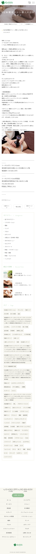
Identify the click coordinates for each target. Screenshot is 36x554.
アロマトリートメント (23, 403)
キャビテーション (8, 445)
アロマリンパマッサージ (20, 419)
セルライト (6, 434)
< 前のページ (7, 206)
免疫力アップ (7, 411)
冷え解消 (12, 426)
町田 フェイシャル (10, 256)
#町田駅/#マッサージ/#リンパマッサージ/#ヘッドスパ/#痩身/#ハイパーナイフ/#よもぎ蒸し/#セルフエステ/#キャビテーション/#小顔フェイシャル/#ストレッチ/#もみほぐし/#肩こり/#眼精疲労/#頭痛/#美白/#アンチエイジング (17, 320)
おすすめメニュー (6, 200)
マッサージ (6, 390)
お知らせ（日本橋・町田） (12, 237)
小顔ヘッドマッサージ (9, 342)
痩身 (6, 225)
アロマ (6, 231)
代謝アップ (27, 310)
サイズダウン (25, 430)
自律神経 (6, 426)
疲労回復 (10, 438)
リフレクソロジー (24, 434)
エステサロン (26, 441)
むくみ (5, 453)
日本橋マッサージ (25, 342)
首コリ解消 (13, 313)
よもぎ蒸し (6, 327)
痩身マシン (6, 415)
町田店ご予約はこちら (9, 186)
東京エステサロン (8, 430)
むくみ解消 (15, 411)
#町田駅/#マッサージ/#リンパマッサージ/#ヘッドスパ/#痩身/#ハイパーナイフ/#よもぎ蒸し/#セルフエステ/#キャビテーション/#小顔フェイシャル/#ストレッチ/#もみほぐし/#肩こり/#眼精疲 (17, 397)
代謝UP (24, 422)
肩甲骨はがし (15, 434)
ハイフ (25, 453)
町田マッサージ (8, 338)
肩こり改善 (25, 327)
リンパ (6, 228)
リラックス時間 (26, 407)
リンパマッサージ (8, 419)
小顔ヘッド (16, 338)
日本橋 (16, 445)
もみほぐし (19, 453)
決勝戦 (23, 387)
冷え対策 (6, 313)
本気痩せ (12, 330)
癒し (15, 403)
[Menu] (33, 2)
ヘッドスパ (8, 259)
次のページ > (29, 206)
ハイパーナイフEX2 (16, 327)
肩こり (19, 449)
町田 (5, 438)
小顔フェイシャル (17, 441)
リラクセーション (19, 438)
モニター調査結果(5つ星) (10, 366)
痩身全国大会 (7, 387)
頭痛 (24, 449)
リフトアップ (7, 441)
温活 (19, 313)
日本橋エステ (7, 334)
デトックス (20, 310)
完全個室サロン (8, 403)
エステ (21, 445)
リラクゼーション (10, 222)
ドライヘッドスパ (16, 422)
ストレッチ (12, 453)
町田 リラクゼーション (11, 250)
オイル (14, 449)
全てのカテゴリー (10, 219)
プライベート (8, 246)
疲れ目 (28, 449)
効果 (18, 342)
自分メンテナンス (17, 407)
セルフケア (8, 243)
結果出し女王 (20, 330)
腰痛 (20, 415)
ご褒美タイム (7, 407)
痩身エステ (17, 430)
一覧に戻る (18, 207)
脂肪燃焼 (25, 415)
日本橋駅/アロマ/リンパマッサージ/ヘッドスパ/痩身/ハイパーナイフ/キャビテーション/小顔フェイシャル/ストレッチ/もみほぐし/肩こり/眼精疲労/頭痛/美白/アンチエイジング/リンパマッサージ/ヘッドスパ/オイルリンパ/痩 (17, 348)
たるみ (26, 438)
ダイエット (14, 415)
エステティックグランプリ (18, 383)
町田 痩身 (8, 253)
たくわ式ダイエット (17, 334)
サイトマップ (27, 537)
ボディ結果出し (16, 387)
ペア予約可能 (27, 334)
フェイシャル (7, 449)
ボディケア (8, 234)
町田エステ (6, 383)
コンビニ (14, 390)
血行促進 (6, 330)
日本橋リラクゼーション (10, 310)
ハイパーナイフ (8, 456)
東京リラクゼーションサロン (23, 426)
